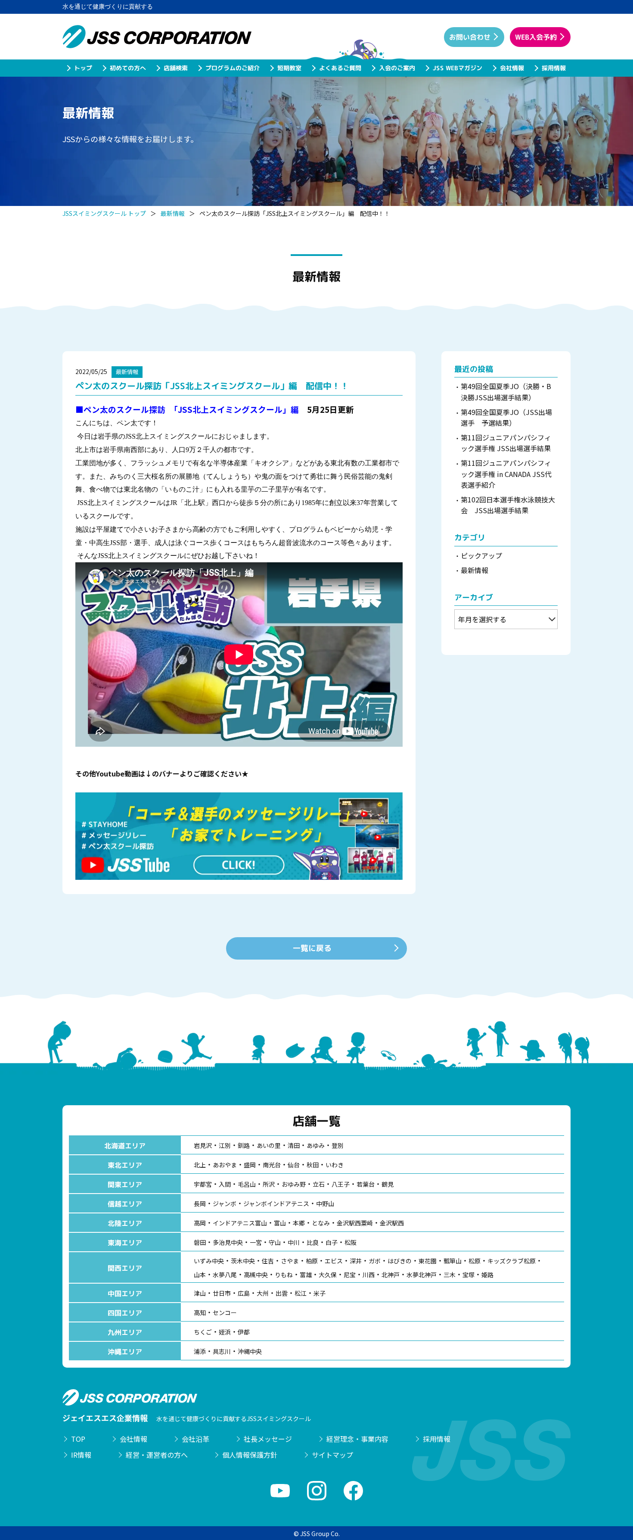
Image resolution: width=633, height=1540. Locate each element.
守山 (275, 1242)
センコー (225, 1312)
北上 (200, 1164)
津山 (200, 1293)
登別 (338, 1145)
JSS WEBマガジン (457, 68)
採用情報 (553, 68)
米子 (319, 1293)
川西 (369, 1274)
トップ (83, 68)
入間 (225, 1184)
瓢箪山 (453, 1260)
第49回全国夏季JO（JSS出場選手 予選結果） (506, 417)
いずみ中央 (209, 1260)
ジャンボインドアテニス (276, 1203)
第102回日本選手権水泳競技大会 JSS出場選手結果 (508, 505)
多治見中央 (228, 1242)
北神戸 (391, 1274)
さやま (290, 1260)
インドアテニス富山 (240, 1223)
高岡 (200, 1223)
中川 (294, 1242)
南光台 (272, 1164)
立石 (319, 1184)
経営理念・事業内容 (357, 1439)
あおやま (225, 1164)
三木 (450, 1274)
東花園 (428, 1260)
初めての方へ (127, 68)
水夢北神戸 (421, 1274)
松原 (475, 1260)
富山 (280, 1223)
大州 (263, 1293)
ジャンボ (224, 1203)
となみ (321, 1223)
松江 (301, 1293)
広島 (244, 1293)
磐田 (200, 1242)
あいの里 (269, 1145)
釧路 (244, 1145)
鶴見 (388, 1184)
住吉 (268, 1260)
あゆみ (316, 1145)
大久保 (328, 1274)
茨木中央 (243, 1260)
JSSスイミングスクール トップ (104, 213)
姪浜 (225, 1332)
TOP (78, 1439)
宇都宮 (203, 1184)
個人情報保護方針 (249, 1455)
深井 (356, 1260)
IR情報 (81, 1455)
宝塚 (468, 1274)
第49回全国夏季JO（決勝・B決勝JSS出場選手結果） (506, 391)
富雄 (306, 1274)
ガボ (375, 1260)
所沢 (269, 1184)
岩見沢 (203, 1145)
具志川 (222, 1351)
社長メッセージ (268, 1439)
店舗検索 (175, 68)
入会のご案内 (397, 68)
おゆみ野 (294, 1184)
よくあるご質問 (340, 68)
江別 (225, 1145)
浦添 (200, 1351)
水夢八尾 (225, 1274)
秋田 (313, 1164)
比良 (313, 1242)
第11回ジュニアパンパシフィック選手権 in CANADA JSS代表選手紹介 (506, 474)
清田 (294, 1145)
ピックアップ (481, 555)
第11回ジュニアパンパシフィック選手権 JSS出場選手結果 (506, 443)
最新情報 (173, 213)
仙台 (294, 1164)
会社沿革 (195, 1439)
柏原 (312, 1260)
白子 (332, 1242)
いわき (335, 1164)
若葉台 (366, 1184)
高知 (200, 1312)
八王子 (341, 1184)
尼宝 (350, 1274)
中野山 (325, 1203)
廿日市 (222, 1293)
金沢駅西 (392, 1223)
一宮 (256, 1242)
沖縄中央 (250, 1351)
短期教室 (289, 68)
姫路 (487, 1274)
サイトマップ (332, 1455)
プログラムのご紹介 (232, 68)
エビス (334, 1260)
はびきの (400, 1260)
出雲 (282, 1293)
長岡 (200, 1203)
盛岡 (250, 1164)
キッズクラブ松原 (511, 1260)
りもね (284, 1274)
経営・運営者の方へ (157, 1455)
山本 (200, 1274)
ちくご (203, 1332)
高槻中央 (256, 1274)
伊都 (244, 1332)
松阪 (350, 1242)
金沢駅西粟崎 (355, 1223)
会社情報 (512, 68)
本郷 (299, 1223)
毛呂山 (247, 1184)
